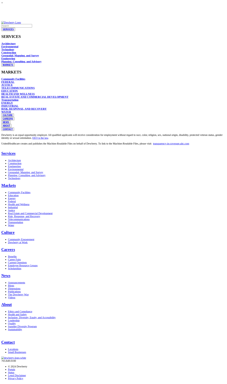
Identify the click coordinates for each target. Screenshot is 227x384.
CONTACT (8, 129)
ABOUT (6, 125)
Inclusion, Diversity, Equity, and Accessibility (32, 317)
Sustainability (15, 329)
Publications (14, 291)
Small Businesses (17, 352)
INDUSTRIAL (9, 105)
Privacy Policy (15, 378)
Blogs (11, 285)
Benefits (12, 256)
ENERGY (7, 102)
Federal (12, 201)
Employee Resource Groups (23, 265)
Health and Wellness (18, 204)
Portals (11, 369)
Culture (8, 232)
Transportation (9, 99)
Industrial (13, 207)
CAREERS (8, 118)
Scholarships (14, 268)
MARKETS (8, 65)
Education (13, 195)
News (5, 275)
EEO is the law (40, 138)
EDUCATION (9, 91)
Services (8, 153)
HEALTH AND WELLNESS (18, 94)
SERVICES (8, 29)
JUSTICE (7, 85)
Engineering (8, 58)
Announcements (16, 282)
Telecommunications (19, 219)
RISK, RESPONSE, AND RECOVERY (24, 108)
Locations (13, 349)
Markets (8, 185)
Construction (8, 52)
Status (11, 372)
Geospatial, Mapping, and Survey (20, 55)
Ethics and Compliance (20, 311)
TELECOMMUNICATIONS (18, 88)
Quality (12, 323)
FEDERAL (7, 82)
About (6, 304)
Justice (11, 210)
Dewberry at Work (18, 242)
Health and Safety (17, 314)
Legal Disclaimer (17, 375)
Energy (12, 198)
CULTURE (8, 115)
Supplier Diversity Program (22, 326)
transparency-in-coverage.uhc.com (171, 143)
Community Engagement (21, 239)
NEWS (6, 122)
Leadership (14, 320)
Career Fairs (14, 259)
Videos (11, 297)
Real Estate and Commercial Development (30, 213)
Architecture (8, 43)
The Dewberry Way (18, 294)
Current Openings (17, 262)
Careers (8, 249)
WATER (6, 111)
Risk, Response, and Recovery (24, 216)
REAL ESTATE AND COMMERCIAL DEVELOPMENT (34, 97)
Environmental (9, 46)
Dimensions (14, 288)
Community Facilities (13, 79)
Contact (8, 342)
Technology (7, 49)
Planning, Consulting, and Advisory (21, 61)
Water (11, 225)
